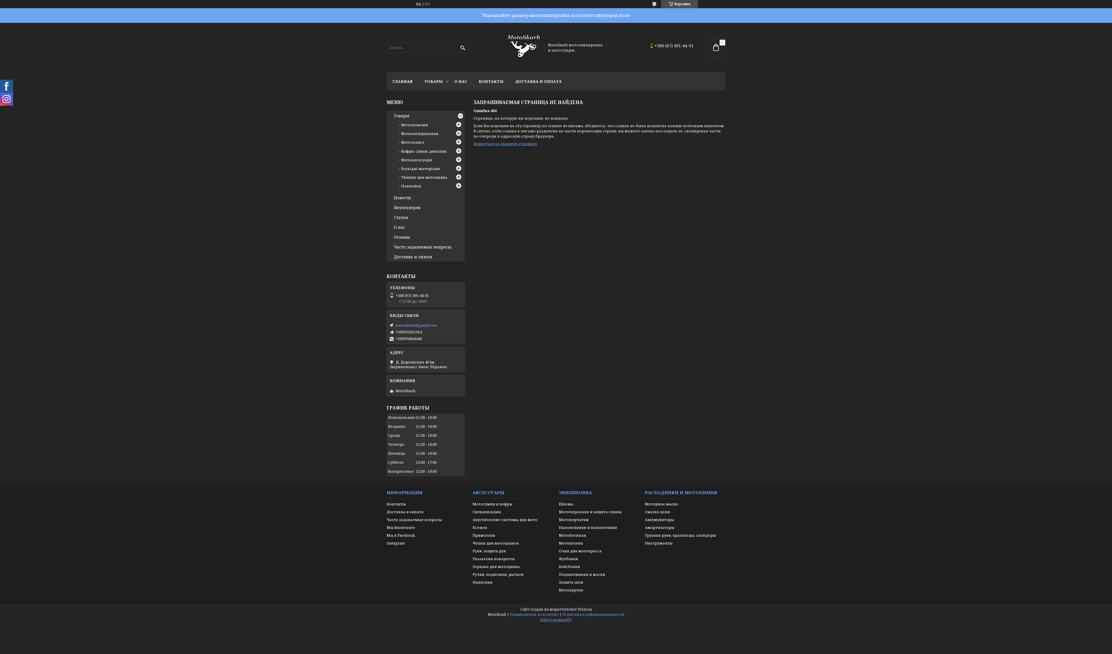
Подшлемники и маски (582, 574)
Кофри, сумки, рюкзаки (424, 151)
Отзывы (402, 237)
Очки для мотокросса (580, 550)
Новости (402, 197)
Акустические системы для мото (505, 519)
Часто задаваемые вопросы (422, 247)
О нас (460, 81)
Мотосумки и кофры (493, 504)
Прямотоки (484, 535)
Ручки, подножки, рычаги (498, 574)
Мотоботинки (572, 535)
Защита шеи (571, 582)
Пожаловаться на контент (534, 614)
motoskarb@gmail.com (416, 325)
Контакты (491, 81)
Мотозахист (413, 142)
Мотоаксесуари (416, 159)
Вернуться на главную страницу (505, 143)
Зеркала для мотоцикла (496, 566)
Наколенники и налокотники (588, 527)
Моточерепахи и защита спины (590, 511)
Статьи (401, 217)
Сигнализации (487, 511)
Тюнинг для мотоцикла (424, 177)
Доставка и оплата (538, 81)
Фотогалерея (407, 207)
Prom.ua (585, 609)
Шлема (566, 504)
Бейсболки (569, 566)
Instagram (396, 543)
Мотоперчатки (574, 519)
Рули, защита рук (489, 550)
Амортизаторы (659, 527)
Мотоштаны (571, 543)
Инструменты (659, 543)
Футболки (568, 558)
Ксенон (480, 527)
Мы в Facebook (401, 535)
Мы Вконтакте (401, 527)
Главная (402, 81)
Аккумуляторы (659, 519)
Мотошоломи (414, 124)
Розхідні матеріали (420, 168)
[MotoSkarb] (523, 47)
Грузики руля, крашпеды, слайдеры (680, 535)
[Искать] (463, 48)
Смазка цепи (657, 511)
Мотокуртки (571, 590)
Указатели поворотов (494, 558)
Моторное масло (661, 504)
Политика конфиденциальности (593, 614)
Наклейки (411, 186)
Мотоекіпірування (419, 133)
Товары (433, 81)
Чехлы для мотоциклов (496, 543)
